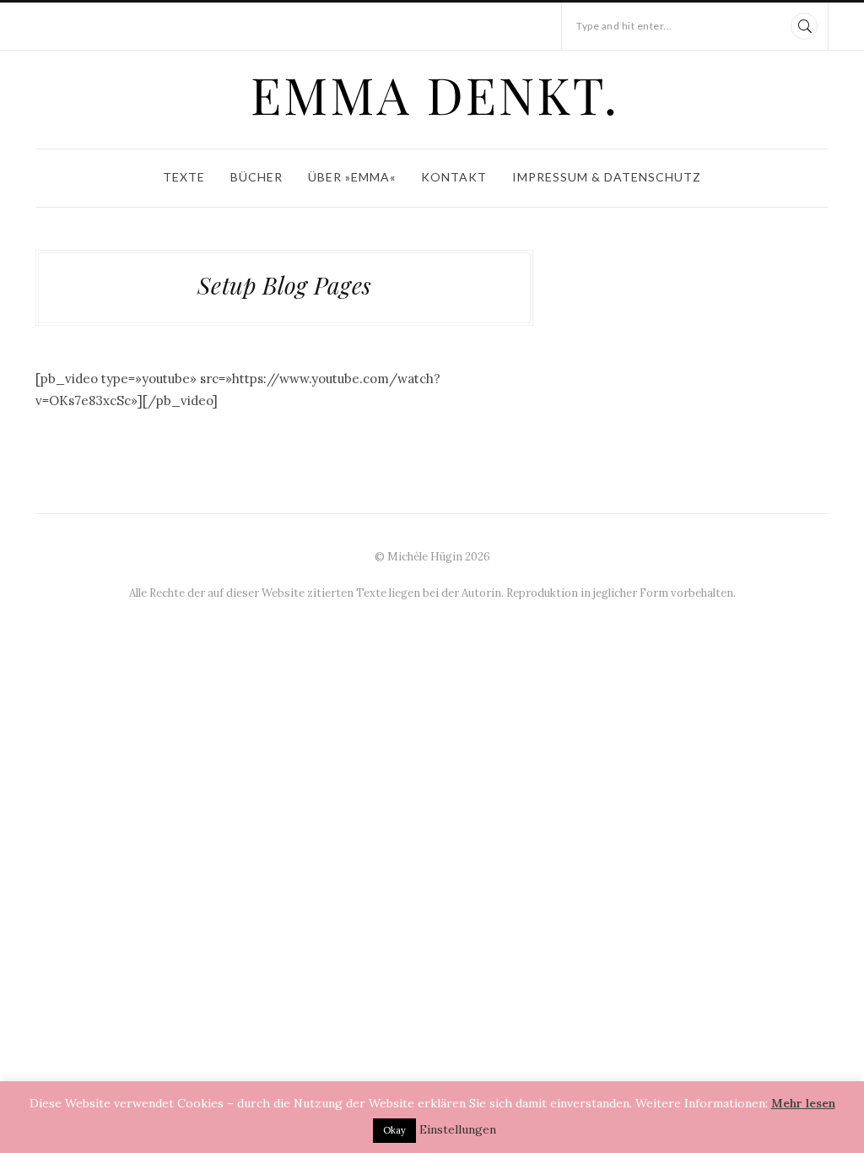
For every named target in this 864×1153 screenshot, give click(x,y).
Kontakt (454, 177)
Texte (184, 177)
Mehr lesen (803, 1103)
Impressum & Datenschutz (606, 177)
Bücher (256, 177)
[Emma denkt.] (432, 96)
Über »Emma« (352, 177)
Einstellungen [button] (457, 1129)
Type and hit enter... (624, 25)
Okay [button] (394, 1130)
